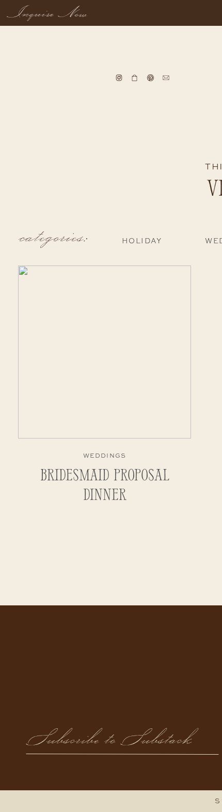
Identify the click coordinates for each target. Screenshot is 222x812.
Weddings (104, 456)
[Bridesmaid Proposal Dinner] (104, 352)
